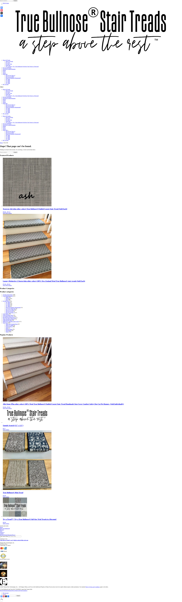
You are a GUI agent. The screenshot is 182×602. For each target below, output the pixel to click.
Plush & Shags (9, 329)
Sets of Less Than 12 (10, 75)
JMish (7, 297)
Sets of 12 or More (10, 76)
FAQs (4, 71)
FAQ (1, 531)
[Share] (1, 15)
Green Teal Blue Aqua (8, 315)
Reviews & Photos (7, 67)
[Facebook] (1, 7)
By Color (8, 62)
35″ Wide (8, 83)
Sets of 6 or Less (9, 311)
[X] (1, 13)
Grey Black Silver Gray (8, 316)
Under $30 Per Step (7, 320)
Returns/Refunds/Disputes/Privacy (7, 535)
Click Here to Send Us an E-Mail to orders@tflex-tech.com (14, 540)
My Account (5, 84)
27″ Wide (8, 80)
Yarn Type (5, 322)
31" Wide (8, 305)
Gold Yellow (6, 314)
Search (15, 0)
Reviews (2, 529)
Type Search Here (4, 536)
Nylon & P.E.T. (9, 326)
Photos (4, 70)
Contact (1, 533)
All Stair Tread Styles (7, 294)
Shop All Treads (6, 60)
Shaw (7, 299)
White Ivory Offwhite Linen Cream (11, 321)
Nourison (8, 298)
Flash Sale (8, 65)
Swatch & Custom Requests (9, 69)
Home (1, 142)
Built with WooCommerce (21, 590)
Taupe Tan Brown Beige (8, 319)
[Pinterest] (1, 10)
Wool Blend (8, 330)
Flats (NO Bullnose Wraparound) (13, 78)
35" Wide (8, 306)
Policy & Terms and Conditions (93, 587)
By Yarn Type (9, 64)
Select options (8, 213)
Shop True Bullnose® (5, 528)
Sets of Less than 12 (10, 312)
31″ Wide (8, 81)
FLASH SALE (6, 301)
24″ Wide (8, 79)
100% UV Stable (9, 325)
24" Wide (8, 302)
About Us (2, 532)
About (4, 73)
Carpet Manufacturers (8, 296)
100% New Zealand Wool (11, 324)
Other (7, 328)
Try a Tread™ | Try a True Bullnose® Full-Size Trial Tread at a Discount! (22, 66)
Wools (7, 331)
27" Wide (8, 303)
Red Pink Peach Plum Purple (9, 317)
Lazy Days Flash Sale (10, 308)
